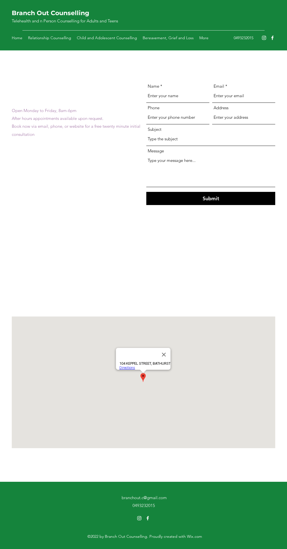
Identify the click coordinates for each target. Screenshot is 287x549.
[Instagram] (264, 38)
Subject (154, 129)
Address (221, 108)
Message (156, 151)
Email (219, 86)
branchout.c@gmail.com (34, 177)
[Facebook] (272, 38)
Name (153, 86)
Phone (153, 108)
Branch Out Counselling (50, 13)
